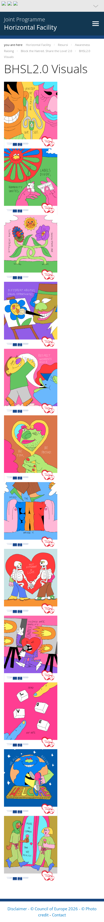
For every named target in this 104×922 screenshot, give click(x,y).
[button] (52, 6)
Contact (59, 914)
